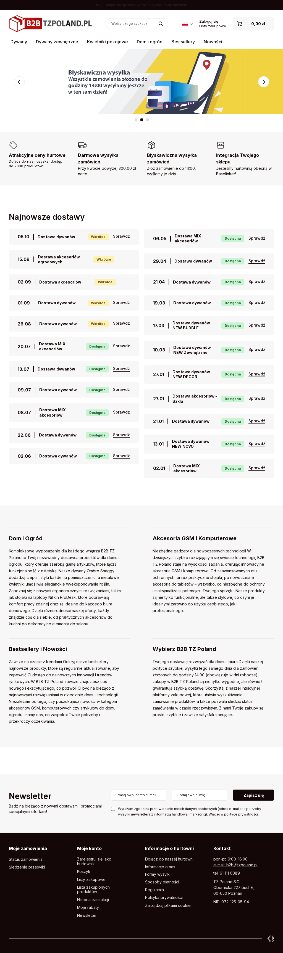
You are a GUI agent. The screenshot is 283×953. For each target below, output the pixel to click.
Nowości (213, 41)
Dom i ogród (150, 41)
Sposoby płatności (162, 882)
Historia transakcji (93, 900)
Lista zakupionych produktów (93, 889)
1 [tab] (136, 119)
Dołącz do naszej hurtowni (169, 859)
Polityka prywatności (164, 897)
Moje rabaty (88, 907)
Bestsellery (183, 41)
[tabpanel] (141, 81)
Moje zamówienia (28, 848)
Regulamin (154, 890)
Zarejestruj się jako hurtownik (94, 861)
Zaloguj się (208, 21)
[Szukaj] (160, 23)
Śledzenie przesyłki (27, 867)
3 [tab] (147, 119)
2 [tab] (141, 119)
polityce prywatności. (241, 814)
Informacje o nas (160, 867)
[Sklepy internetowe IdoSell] (271, 938)
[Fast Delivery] (141, 81)
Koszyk (83, 871)
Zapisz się (253, 795)
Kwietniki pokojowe (107, 41)
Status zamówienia (26, 859)
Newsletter (30, 796)
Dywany (19, 41)
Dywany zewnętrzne (57, 41)
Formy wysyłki (158, 874)
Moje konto (89, 848)
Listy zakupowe (212, 26)
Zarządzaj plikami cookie (168, 905)
